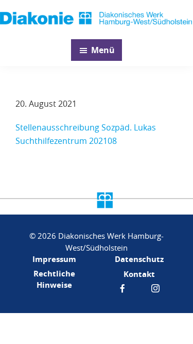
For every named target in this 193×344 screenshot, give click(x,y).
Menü (103, 50)
